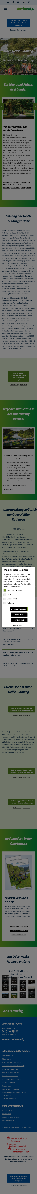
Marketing (10, 603)
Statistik (9, 595)
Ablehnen (19, 614)
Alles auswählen (18, 609)
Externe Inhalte (12, 599)
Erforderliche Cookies (14, 590)
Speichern (19, 620)
